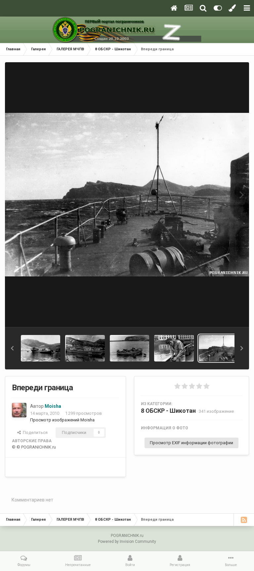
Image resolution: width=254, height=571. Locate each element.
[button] (12, 348)
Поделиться (34, 432)
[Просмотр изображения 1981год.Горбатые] (85, 348)
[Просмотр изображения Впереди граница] (218, 348)
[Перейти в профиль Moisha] (19, 410)
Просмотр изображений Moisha (62, 419)
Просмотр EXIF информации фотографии (191, 442)
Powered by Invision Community (127, 541)
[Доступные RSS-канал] (243, 519)
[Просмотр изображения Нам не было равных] (129, 348)
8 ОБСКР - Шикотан (168, 410)
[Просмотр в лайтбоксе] (127, 194)
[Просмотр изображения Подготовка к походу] (173, 348)
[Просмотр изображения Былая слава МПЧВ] (40, 348)
